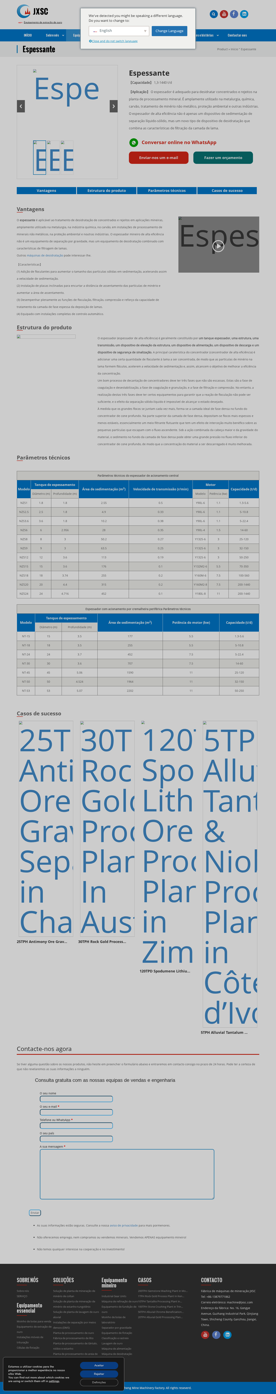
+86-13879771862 (218, 1297)
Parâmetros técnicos (167, 190)
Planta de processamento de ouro (73, 1333)
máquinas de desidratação (45, 255)
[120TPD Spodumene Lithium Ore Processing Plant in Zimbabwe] (169, 843)
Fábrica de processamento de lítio (73, 1338)
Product (222, 49)
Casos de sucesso (227, 190)
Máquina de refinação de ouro (120, 1301)
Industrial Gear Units (114, 1296)
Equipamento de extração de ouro (43, 22)
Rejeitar (99, 1374)
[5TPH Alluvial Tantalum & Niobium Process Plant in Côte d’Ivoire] (230, 874)
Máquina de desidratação (117, 1354)
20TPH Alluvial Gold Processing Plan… (160, 1317)
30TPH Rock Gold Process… (102, 941)
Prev (21, 106)
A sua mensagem (52, 1146)
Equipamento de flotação (117, 1333)
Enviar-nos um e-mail (158, 157)
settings (54, 1381)
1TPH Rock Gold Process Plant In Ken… (161, 1296)
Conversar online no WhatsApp (179, 142)
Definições (99, 1382)
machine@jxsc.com (240, 1302)
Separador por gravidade (117, 1327)
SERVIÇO (22, 1296)
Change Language (169, 30)
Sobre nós (23, 1291)
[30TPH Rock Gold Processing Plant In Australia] (107, 829)
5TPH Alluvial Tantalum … (224, 1032)
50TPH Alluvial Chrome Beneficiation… (161, 1312)
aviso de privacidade (124, 1225)
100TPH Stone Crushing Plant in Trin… (160, 1306)
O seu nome (48, 1093)
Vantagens (46, 190)
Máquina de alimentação (116, 1348)
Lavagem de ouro (112, 1343)
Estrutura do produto (106, 190)
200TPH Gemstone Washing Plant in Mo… (163, 1291)
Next (114, 106)
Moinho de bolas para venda (34, 1321)
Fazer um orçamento (223, 157)
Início (234, 49)
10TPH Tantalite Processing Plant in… (160, 1301)
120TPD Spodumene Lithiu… (165, 971)
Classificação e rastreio (115, 1338)
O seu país (47, 1133)
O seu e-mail (49, 1106)
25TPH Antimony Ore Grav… (42, 941)
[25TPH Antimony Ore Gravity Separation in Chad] (46, 829)
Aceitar (99, 1365)
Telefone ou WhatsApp (56, 1120)
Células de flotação (28, 1347)
